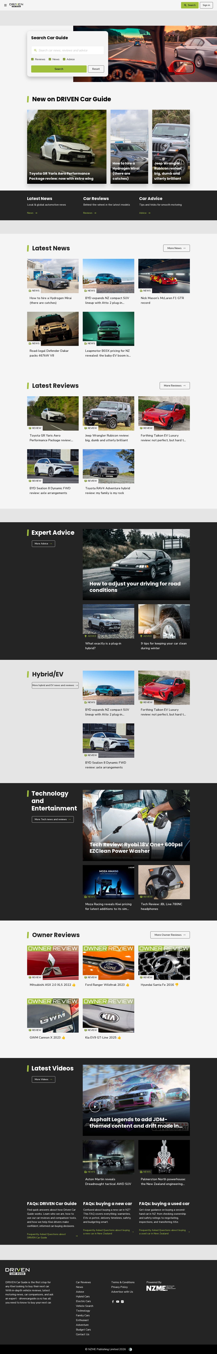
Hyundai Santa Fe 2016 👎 (160, 985)
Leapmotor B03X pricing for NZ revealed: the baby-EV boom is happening (107, 355)
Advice (71, 59)
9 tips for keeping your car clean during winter (164, 628)
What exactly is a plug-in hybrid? (108, 628)
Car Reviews (83, 1282)
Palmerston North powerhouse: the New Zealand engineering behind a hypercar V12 (163, 1184)
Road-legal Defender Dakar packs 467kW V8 (53, 336)
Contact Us (82, 1334)
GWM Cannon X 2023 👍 (47, 1037)
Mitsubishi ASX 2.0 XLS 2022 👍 (53, 985)
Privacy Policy (119, 1287)
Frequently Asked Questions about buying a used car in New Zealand (164, 1220)
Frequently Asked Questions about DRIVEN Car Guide (52, 1220)
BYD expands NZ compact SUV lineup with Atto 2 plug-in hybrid (107, 303)
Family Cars (83, 1315)
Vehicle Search (84, 1306)
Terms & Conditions (123, 1282)
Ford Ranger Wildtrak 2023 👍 (107, 985)
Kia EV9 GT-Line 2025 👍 (103, 1037)
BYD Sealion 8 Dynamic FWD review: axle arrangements (53, 473)
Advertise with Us (122, 1292)
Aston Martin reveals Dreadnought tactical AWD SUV (108, 1164)
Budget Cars (83, 1330)
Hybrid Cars (83, 1296)
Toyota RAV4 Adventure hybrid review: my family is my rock (108, 473)
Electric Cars (83, 1301)
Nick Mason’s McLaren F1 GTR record (164, 283)
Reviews (40, 59)
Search (59, 69)
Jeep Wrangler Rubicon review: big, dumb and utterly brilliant (171, 147)
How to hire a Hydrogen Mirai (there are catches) (129, 147)
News (56, 59)
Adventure (82, 1325)
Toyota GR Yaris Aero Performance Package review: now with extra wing (66, 147)
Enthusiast (82, 1320)
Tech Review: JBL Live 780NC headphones (164, 889)
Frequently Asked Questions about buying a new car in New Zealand (108, 1220)
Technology (83, 1311)
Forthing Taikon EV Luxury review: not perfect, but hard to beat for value (163, 440)
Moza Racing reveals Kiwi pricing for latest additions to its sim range (108, 909)
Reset (96, 69)
